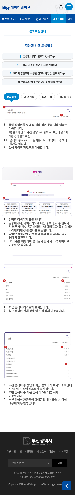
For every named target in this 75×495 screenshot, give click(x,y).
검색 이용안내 (37, 31)
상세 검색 (47, 96)
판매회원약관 (26, 451)
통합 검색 (12, 96)
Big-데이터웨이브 (16, 7)
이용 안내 (58, 19)
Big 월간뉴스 (41, 19)
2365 (47, 477)
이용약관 (11, 451)
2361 (53, 477)
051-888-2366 (37, 477)
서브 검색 (29, 96)
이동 (60, 463)
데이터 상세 (66, 96)
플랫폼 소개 (9, 19)
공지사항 (24, 19)
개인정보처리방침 (46, 451)
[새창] (37, 441)
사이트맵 (63, 451)
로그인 (61, 7)
